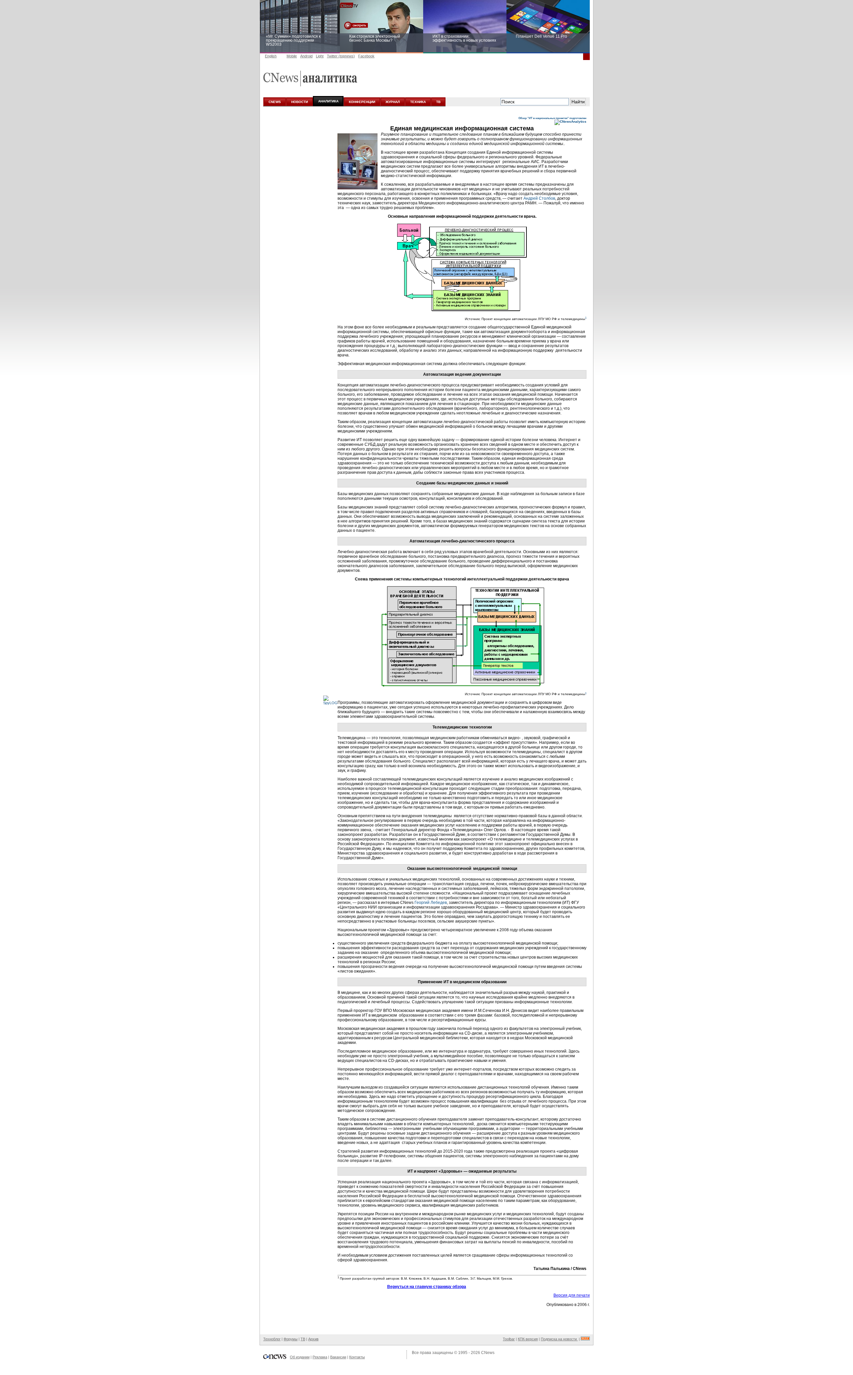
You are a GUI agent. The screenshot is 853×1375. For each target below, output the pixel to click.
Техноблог (272, 1339)
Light (320, 56)
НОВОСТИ (299, 102)
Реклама (320, 1357)
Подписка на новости (559, 1339)
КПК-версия (528, 1339)
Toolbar (509, 1339)
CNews (487, 1352)
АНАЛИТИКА (328, 101)
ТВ (438, 102)
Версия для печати (571, 1295)
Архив (313, 1339)
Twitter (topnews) (341, 56)
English (271, 56)
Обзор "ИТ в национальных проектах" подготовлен (552, 118)
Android (306, 56)
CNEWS (275, 102)
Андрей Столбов (539, 198)
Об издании (300, 1357)
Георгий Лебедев (431, 902)
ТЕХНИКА (418, 102)
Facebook (366, 56)
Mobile (292, 56)
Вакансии (338, 1357)
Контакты (357, 1357)
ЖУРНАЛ (393, 102)
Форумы (291, 1339)
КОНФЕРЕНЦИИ (362, 102)
